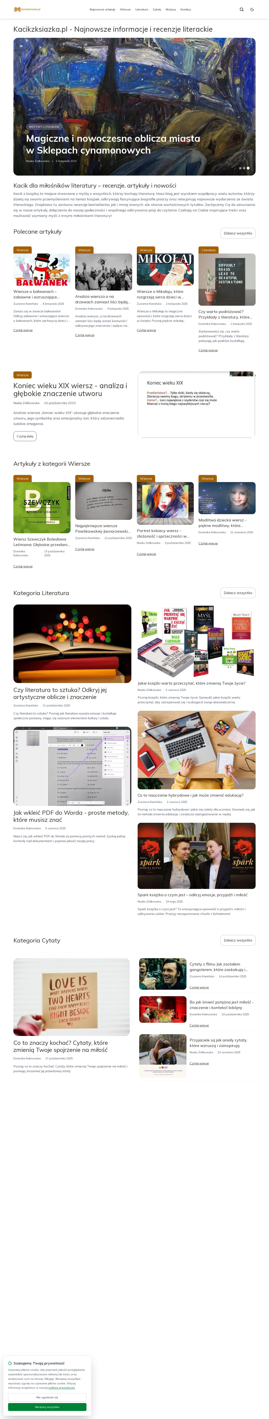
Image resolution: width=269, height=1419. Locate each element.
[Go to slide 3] (248, 168)
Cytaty (157, 9)
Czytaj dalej (25, 436)
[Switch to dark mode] (252, 9)
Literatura (141, 9)
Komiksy (186, 9)
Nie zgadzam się (47, 1397)
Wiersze (125, 9)
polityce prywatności (61, 1387)
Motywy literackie (44, 127)
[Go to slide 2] (244, 168)
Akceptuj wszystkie (47, 1407)
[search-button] (241, 9)
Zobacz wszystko (238, 233)
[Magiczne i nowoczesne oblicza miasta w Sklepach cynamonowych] (134, 107)
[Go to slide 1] (240, 168)
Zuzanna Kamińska (25, 303)
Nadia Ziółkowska (37, 161)
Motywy (171, 9)
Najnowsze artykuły (102, 9)
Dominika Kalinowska (89, 308)
